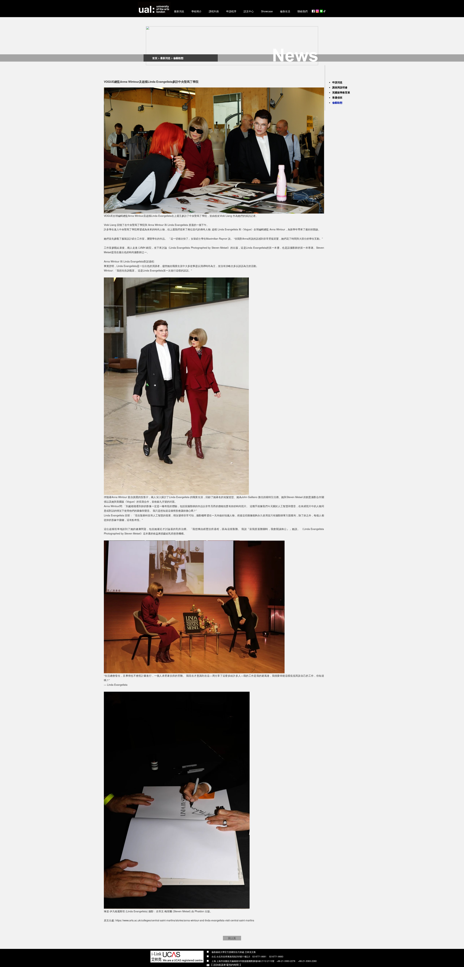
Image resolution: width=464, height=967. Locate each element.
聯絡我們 (302, 11)
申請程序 (231, 11)
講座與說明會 (339, 87)
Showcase (267, 11)
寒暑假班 (337, 97)
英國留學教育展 (341, 92)
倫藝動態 (337, 102)
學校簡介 (196, 11)
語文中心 (249, 11)
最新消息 (179, 11)
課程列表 (214, 11)
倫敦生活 (285, 11)
